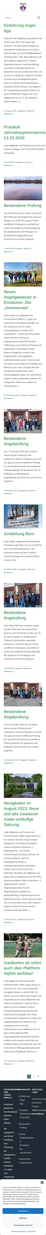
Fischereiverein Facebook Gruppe (37, 1103)
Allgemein (30, 111)
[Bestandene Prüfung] (23, 188)
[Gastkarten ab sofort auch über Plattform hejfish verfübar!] (23, 945)
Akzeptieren (23, 1211)
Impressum (32, 1231)
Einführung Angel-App (23, 1100)
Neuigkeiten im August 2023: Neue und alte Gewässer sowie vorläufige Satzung (21, 814)
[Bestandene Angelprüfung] (23, 421)
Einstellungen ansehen (23, 1225)
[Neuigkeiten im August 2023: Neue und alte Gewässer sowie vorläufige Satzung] (23, 786)
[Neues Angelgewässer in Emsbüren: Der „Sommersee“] (23, 274)
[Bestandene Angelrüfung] (23, 595)
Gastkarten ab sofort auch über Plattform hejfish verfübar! (22, 968)
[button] (42, 1182)
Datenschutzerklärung (19, 1231)
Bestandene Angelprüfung (23, 1161)
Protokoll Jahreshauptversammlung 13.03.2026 (23, 1114)
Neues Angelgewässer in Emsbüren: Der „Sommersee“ (23, 1143)
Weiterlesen (8, 114)
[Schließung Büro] (23, 516)
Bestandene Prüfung (22, 205)
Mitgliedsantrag (37, 1110)
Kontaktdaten (37, 1114)
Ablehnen (23, 1218)
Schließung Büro (19, 533)
